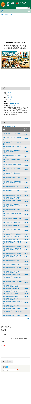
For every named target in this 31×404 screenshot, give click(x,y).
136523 (26, 219)
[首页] (3, 4)
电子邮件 (3, 335)
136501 (26, 250)
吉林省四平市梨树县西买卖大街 (11, 239)
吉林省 (10, 95)
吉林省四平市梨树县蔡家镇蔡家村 (12, 246)
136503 (26, 246)
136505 (26, 236)
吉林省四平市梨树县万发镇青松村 (12, 195)
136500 (13, 106)
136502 (26, 165)
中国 (9, 93)
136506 (26, 134)
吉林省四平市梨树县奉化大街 (11, 272)
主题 (2, 341)
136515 (26, 230)
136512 (26, 215)
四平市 (10, 97)
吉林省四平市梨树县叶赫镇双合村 (12, 222)
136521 (26, 147)
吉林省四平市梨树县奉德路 (10, 291)
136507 (26, 152)
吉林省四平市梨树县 (14, 104)
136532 (26, 278)
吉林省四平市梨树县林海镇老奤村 (12, 308)
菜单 (2, 11)
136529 (26, 143)
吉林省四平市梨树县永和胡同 (11, 293)
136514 (26, 187)
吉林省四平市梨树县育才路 (10, 299)
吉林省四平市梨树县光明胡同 (11, 296)
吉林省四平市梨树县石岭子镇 (11, 236)
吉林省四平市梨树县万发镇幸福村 (12, 198)
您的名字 (3, 330)
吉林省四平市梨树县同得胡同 (11, 306)
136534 (26, 234)
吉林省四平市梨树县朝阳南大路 (11, 288)
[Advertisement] (15, 28)
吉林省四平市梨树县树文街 (10, 286)
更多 (28, 319)
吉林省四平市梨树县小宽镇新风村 (12, 234)
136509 (26, 206)
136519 (26, 268)
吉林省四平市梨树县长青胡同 (11, 265)
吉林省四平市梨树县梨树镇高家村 (12, 274)
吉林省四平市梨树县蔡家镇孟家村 (12, 253)
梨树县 (10, 99)
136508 (26, 160)
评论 (3, 346)
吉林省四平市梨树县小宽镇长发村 (12, 315)
